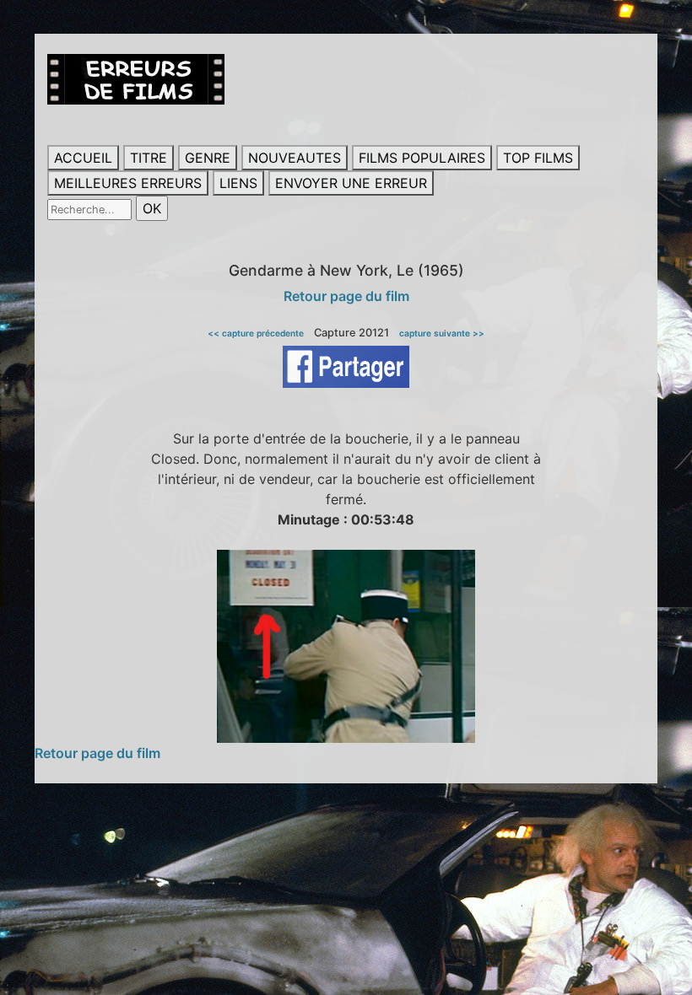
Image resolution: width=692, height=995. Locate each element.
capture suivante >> (441, 333)
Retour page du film (346, 296)
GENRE (207, 157)
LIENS (238, 183)
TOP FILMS (538, 157)
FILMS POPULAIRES (422, 157)
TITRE (148, 157)
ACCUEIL (83, 157)
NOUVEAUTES (294, 157)
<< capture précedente (256, 333)
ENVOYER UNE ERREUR (351, 183)
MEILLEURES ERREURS (128, 183)
